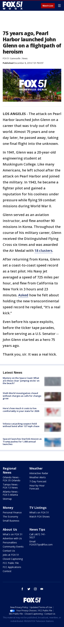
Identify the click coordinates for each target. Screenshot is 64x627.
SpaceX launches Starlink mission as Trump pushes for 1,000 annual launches (22, 441)
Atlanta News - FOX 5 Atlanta (11, 493)
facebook (22, 589)
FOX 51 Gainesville (11, 58)
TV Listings (37, 508)
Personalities (10, 542)
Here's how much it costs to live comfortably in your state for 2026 (21, 410)
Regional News (9, 470)
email (42, 589)
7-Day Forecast (37, 481)
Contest (7, 571)
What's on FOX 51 (13, 534)
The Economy (10, 516)
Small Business (11, 520)
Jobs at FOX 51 (11, 554)
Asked (23, 295)
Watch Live (47, 6)
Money (8, 508)
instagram (35, 589)
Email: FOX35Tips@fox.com (41, 543)
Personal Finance (12, 512)
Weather (36, 468)
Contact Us (9, 550)
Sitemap (7, 498)
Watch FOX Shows (39, 516)
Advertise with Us (12, 538)
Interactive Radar (38, 473)
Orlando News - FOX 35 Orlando (11, 479)
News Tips (37, 529)
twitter (29, 589)
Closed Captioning (13, 558)
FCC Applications (12, 567)
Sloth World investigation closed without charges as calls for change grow (22, 396)
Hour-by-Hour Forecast (37, 487)
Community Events (13, 546)
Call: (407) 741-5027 (37, 536)
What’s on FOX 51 (39, 512)
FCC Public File (11, 563)
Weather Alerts (37, 477)
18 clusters (43, 250)
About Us (10, 529)
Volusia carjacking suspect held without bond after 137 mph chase (21, 425)
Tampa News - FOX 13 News (11, 486)
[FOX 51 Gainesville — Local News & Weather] (13, 5)
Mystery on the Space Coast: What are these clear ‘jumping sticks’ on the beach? (21, 380)
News (24, 58)
